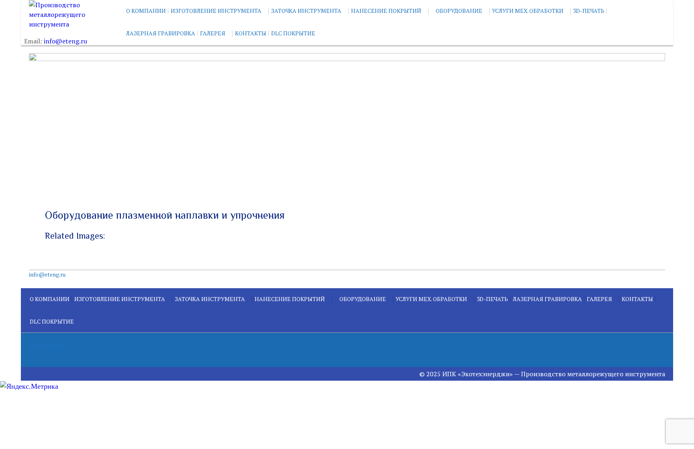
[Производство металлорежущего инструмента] (69, 14)
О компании (146, 10)
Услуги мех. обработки (527, 10)
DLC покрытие (293, 33)
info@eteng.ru (65, 41)
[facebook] (645, 347)
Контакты (250, 33)
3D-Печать (588, 10)
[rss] (658, 347)
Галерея (212, 33)
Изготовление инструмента (216, 10)
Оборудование (459, 10)
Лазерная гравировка (160, 33)
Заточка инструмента (306, 10)
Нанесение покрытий (386, 10)
